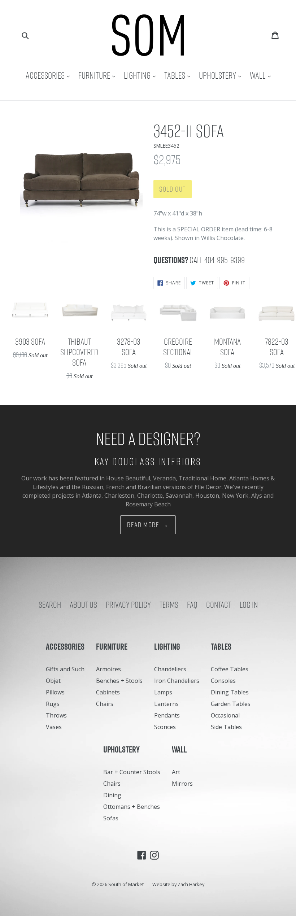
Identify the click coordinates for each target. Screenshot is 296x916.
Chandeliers (170, 669)
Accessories (49, 75)
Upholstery (222, 75)
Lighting (141, 75)
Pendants (167, 715)
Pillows (55, 692)
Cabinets (108, 692)
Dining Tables (230, 692)
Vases (54, 727)
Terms (169, 604)
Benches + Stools (119, 681)
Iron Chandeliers (176, 681)
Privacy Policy (128, 604)
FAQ (192, 604)
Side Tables (226, 727)
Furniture (98, 75)
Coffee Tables (229, 669)
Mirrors (182, 784)
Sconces (165, 727)
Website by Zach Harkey (178, 884)
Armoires (108, 669)
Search (50, 604)
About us (83, 604)
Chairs (104, 704)
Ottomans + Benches (131, 807)
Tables (179, 75)
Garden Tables (231, 704)
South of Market (126, 884)
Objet (53, 681)
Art (176, 772)
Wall (262, 75)
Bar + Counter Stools (131, 772)
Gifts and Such (65, 669)
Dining (112, 795)
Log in (249, 604)
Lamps (163, 692)
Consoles (223, 681)
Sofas (110, 818)
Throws (56, 715)
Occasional (225, 715)
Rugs (53, 704)
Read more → (148, 525)
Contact (218, 604)
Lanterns (166, 704)
